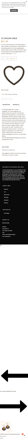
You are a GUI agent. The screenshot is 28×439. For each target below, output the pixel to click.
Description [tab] (6, 104)
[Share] (3, 436)
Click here (14, 122)
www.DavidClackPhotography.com (13, 137)
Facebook (6, 197)
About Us (6, 189)
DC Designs (6, 213)
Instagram (6, 200)
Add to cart (12, 58)
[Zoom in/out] (0, 436)
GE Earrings (14, 94)
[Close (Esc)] (5, 436)
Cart (5, 192)
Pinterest (6, 202)
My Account (6, 194)
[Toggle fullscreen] (2, 436)
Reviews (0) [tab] (16, 104)
